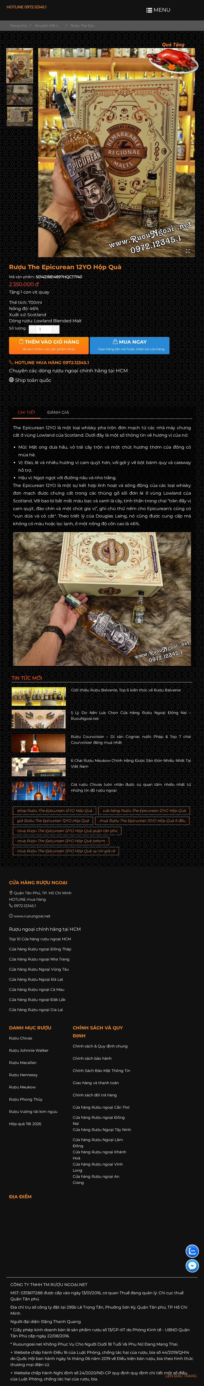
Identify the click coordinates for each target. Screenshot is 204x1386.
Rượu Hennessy (23, 1074)
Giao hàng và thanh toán (96, 1082)
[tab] (27, 412)
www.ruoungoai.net (32, 916)
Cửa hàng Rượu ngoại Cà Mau (36, 989)
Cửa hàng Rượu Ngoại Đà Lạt (36, 979)
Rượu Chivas (20, 1038)
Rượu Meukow (22, 1087)
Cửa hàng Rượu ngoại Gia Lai (36, 1009)
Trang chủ (18, 25)
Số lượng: (18, 328)
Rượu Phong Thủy (25, 1099)
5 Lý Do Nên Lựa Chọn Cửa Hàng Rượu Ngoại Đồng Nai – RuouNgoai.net (131, 715)
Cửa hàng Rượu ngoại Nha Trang (39, 959)
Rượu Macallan (22, 1062)
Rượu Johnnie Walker (29, 1050)
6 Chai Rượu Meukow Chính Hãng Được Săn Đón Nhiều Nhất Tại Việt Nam (131, 763)
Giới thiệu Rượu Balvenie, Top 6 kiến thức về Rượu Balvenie (126, 690)
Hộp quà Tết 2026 (25, 1123)
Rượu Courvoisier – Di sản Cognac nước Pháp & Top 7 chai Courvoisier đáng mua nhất (131, 739)
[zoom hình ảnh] (188, 251)
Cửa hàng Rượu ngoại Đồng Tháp (40, 949)
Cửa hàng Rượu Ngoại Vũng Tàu (39, 969)
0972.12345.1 (25, 905)
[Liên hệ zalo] (192, 1251)
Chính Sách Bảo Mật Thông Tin (101, 1070)
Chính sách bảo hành (92, 1058)
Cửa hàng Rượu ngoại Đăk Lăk (37, 999)
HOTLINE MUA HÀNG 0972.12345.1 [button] (51, 362)
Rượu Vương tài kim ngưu (33, 1111)
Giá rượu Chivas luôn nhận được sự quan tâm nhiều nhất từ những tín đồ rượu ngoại (131, 787)
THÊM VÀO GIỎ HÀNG (51, 345)
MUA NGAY (131, 345)
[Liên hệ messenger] (192, 1265)
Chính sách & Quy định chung (100, 1046)
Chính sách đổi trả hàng (95, 1095)
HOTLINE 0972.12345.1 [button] (26, 7)
